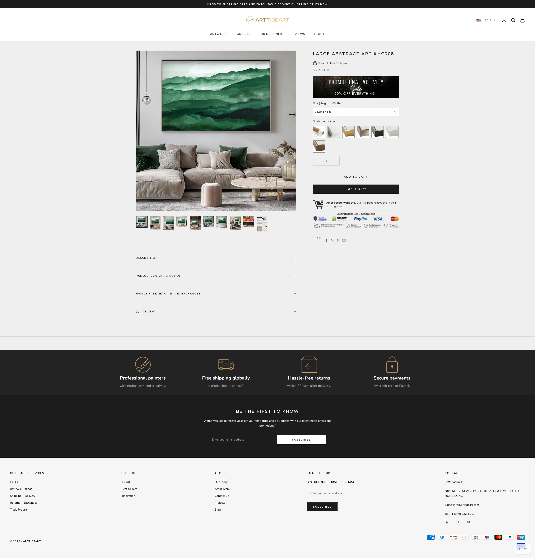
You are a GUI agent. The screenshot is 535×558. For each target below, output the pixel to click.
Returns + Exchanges (23, 503)
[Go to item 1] (142, 222)
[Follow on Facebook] (447, 522)
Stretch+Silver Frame (363, 132)
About (319, 34)
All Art (125, 482)
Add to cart (356, 176)
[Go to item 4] (182, 222)
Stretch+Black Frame (377, 132)
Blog (218, 510)
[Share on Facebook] (326, 240)
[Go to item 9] (249, 222)
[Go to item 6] (208, 222)
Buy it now (355, 189)
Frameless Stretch (333, 132)
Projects (220, 503)
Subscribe (301, 439)
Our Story (221, 482)
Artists (243, 34)
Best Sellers (129, 489)
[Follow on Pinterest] (468, 522)
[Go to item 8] (235, 223)
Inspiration (128, 496)
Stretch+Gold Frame (348, 132)
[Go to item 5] (195, 223)
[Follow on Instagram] (458, 522)
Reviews (298, 34)
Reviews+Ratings (21, 489)
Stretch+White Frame (392, 132)
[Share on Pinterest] (338, 240)
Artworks (219, 34)
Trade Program (19, 510)
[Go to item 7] (222, 222)
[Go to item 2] (155, 223)
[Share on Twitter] (332, 240)
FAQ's (14, 482)
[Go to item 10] (262, 224)
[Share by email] (344, 240)
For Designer (270, 34)
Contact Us (222, 496)
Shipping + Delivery (22, 496)
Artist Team (222, 489)
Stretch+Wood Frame (319, 146)
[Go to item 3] (168, 223)
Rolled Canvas (319, 132)
